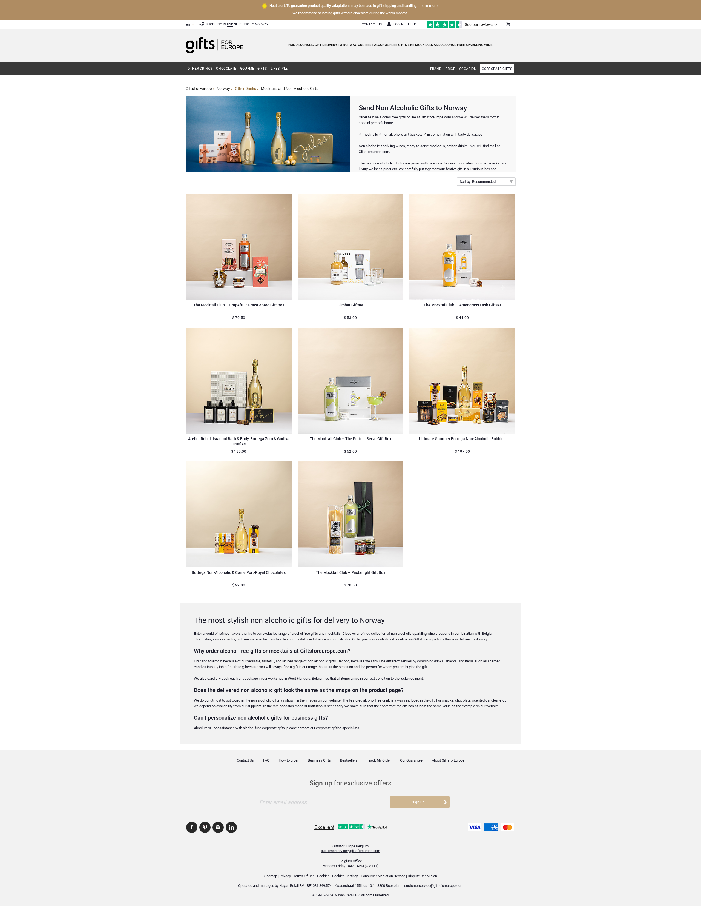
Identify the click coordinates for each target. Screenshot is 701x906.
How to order (288, 760)
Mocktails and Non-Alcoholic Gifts (289, 88)
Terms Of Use (304, 876)
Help (412, 24)
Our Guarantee (411, 760)
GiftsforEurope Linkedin (231, 827)
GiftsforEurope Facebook (191, 827)
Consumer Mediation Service (383, 876)
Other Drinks (200, 68)
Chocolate (226, 68)
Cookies (323, 876)
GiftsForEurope (199, 88)
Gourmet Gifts (253, 68)
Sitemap (270, 876)
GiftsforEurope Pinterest (205, 827)
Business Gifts (319, 760)
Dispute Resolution (422, 876)
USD (230, 24)
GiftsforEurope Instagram (218, 827)
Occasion (468, 69)
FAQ (266, 760)
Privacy (285, 876)
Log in (398, 24)
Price (450, 69)
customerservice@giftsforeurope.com (350, 851)
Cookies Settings (345, 876)
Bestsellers (349, 760)
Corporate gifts (497, 69)
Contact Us (372, 24)
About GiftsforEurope (448, 760)
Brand (436, 69)
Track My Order (379, 760)
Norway (261, 24)
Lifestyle (279, 68)
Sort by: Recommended (478, 182)
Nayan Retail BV (291, 886)
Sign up (418, 802)
